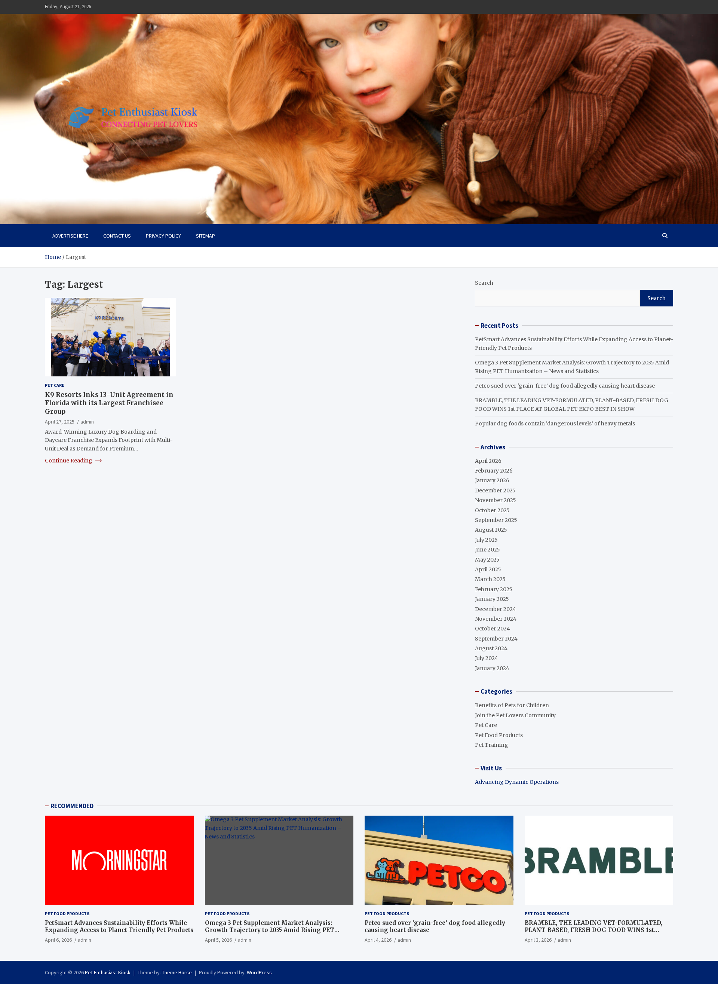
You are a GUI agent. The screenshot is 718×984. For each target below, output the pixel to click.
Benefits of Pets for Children (512, 705)
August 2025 (491, 529)
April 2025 (488, 569)
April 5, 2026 (218, 939)
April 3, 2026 (538, 939)
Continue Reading (69, 460)
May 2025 (487, 559)
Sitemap (205, 235)
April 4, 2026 (378, 939)
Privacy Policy (163, 235)
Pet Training (491, 745)
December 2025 (495, 490)
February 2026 (494, 470)
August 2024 (491, 648)
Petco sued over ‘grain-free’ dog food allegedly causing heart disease (565, 385)
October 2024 (492, 628)
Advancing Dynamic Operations (517, 782)
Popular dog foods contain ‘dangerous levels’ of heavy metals (555, 423)
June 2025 (487, 549)
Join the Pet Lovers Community (515, 715)
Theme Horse (177, 972)
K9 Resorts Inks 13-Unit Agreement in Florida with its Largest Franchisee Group (109, 403)
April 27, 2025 (59, 421)
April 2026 (488, 461)
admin (87, 421)
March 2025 (490, 579)
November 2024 (495, 618)
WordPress (259, 972)
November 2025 (495, 500)
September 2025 (496, 520)
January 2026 (492, 480)
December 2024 (495, 609)
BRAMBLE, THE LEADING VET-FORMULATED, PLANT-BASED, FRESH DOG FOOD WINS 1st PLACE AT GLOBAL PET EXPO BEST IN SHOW (593, 930)
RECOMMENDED (71, 806)
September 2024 (496, 638)
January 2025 (492, 599)
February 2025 (493, 589)
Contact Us (117, 235)
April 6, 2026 (58, 939)
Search (484, 282)
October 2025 (492, 510)
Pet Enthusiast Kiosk (108, 972)
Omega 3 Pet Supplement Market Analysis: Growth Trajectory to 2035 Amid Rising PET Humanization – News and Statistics (269, 930)
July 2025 (486, 540)
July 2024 (486, 658)
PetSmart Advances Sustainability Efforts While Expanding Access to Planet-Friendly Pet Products (119, 926)
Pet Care (54, 385)
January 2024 (492, 668)
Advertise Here (70, 235)
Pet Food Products (499, 735)
